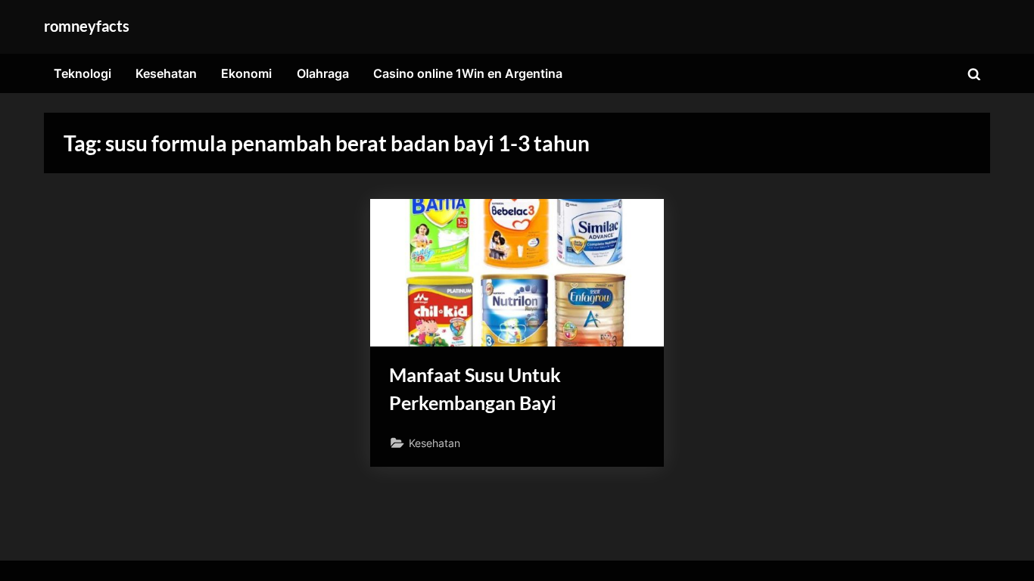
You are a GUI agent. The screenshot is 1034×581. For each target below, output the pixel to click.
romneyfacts (86, 26)
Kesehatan (166, 73)
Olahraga (323, 73)
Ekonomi (246, 73)
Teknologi (82, 73)
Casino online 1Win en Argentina (467, 73)
